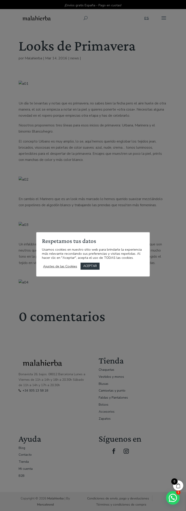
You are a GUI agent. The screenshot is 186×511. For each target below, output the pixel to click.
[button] (173, 498)
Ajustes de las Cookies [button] (60, 266)
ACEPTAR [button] (90, 266)
